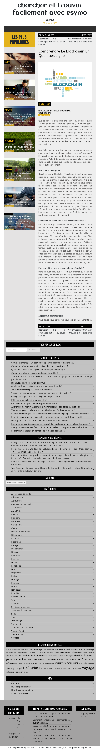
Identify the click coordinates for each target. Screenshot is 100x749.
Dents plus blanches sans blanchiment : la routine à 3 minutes (39, 420)
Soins (13, 613)
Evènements (17, 548)
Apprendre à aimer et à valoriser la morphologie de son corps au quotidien (45, 406)
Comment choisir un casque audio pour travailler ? (34, 373)
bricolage (90, 649)
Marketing (16, 583)
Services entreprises (20, 607)
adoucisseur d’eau (18, 649)
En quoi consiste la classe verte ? (19, 174)
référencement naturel (15, 663)
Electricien (16, 542)
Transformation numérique (53, 668)
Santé (7, 62)
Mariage (15, 579)
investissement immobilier (44, 659)
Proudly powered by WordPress (22, 747)
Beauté (14, 514)
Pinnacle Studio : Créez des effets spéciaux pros (33, 461)
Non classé (44, 104)
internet (26, 659)
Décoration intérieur (20, 531)
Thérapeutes (17, 624)
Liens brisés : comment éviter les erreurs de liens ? (39, 445)
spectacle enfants (86, 663)
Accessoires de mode (21, 494)
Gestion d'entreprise (66, 656)
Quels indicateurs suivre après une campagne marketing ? (38, 369)
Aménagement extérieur (22, 504)
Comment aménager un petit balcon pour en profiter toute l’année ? (42, 362)
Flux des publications (21, 686)
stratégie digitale (15, 667)
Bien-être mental (78, 649)
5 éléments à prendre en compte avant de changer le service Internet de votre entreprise (19, 220)
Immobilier (9, 140)
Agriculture (16, 500)
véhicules (10, 672)
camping (17, 652)
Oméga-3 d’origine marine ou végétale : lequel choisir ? (36, 396)
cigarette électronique (61, 652)
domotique (13, 656)
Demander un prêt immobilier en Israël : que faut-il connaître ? (19, 145)
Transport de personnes (22, 627)
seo (52, 663)
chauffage (24, 652)
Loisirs (14, 569)
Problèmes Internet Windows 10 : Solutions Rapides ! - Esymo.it (40, 449)
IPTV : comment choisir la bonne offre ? (29, 400)
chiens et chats (47, 652)
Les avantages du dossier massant (55, 458)
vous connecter (57, 320)
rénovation (32, 663)
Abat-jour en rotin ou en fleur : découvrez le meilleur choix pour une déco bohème (49, 427)
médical (68, 659)
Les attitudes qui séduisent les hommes (19, 67)
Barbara (67, 111)
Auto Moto (16, 511)
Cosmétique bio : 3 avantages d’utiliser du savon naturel (51, 41)
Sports (14, 617)
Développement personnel (51, 656)
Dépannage (16, 535)
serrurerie (60, 663)
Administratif (17, 497)
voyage (88, 667)
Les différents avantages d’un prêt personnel (19, 200)
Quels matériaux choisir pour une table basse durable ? (36, 386)
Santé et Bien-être (45, 663)
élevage (26, 672)
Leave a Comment (44, 115)
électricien (19, 672)
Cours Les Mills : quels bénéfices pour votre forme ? (35, 403)
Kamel (30, 97)
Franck (30, 71)
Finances (8, 195)
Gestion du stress (84, 655)
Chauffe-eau (31, 652)
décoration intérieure (30, 655)
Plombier (15, 593)
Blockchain (47, 113)
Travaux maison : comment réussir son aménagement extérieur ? (41, 393)
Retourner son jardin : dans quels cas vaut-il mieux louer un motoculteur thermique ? (50, 424)
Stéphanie (30, 178)
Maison (14, 576)
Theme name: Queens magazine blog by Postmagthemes (65, 747)
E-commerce (17, 538)
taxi (41, 667)
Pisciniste (76, 659)
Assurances (16, 507)
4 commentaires (9, 73)
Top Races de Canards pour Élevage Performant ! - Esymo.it (41, 468)
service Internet (12, 228)
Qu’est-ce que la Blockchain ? (51, 174)
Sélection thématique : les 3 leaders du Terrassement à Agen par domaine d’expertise (50, 413)
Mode (14, 586)
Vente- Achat (17, 634)
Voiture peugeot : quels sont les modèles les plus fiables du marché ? (43, 410)
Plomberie (87, 659)
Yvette (30, 121)
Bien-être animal (62, 649)
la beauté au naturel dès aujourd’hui (28, 382)
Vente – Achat (17, 631)
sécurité (32, 667)
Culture (14, 528)
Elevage (14, 545)
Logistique (16, 566)
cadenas (9, 652)
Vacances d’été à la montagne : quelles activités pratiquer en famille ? (19, 116)
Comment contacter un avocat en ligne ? (19, 93)
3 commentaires (9, 151)
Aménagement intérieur (44, 649)
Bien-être (15, 518)
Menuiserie (60, 659)
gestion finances (13, 659)
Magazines (16, 572)
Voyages (8, 110)
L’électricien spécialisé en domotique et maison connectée (38, 430)
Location (15, 562)
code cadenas (76, 652)
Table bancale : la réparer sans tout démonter (32, 389)
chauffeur (39, 652)
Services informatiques (21, 610)
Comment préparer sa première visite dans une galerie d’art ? (39, 366)
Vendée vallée (76, 668)
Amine (32, 226)
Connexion (16, 683)
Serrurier (15, 603)
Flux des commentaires (22, 690)
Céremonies (16, 524)
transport (67, 668)
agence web (29, 649)
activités (8, 649)
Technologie (16, 620)
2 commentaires (9, 180)
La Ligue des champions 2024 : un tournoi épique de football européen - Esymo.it (50, 442)
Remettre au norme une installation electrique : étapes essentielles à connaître (47, 417)
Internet (15, 559)
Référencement (18, 596)
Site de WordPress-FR (21, 693)
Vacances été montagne (14, 123)
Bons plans (10, 88)
